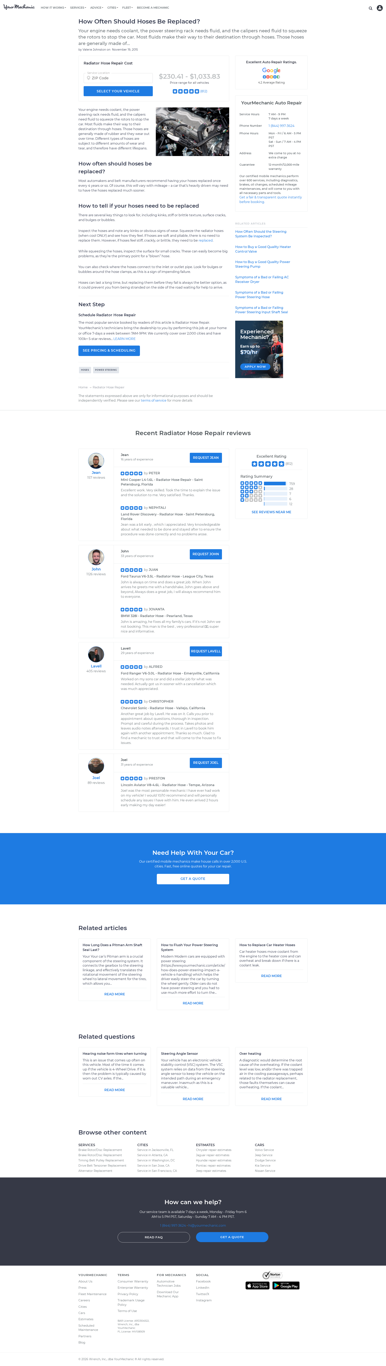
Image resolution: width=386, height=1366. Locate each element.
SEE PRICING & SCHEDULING (109, 350)
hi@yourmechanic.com (207, 1225)
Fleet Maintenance (92, 1294)
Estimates (85, 1319)
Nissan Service (265, 1171)
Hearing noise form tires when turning (115, 1054)
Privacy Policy (128, 1294)
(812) (203, 91)
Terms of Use (127, 1311)
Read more (114, 994)
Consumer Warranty (133, 1281)
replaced (206, 240)
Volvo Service (264, 1150)
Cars (81, 1313)
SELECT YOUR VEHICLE (118, 91)
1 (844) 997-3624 (282, 126)
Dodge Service (265, 1160)
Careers (84, 1300)
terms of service (153, 400)
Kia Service (262, 1165)
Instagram (204, 1300)
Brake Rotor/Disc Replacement (100, 1150)
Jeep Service (263, 1155)
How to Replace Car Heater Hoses (267, 945)
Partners (84, 1336)
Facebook (203, 1281)
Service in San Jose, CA (153, 1165)
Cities (82, 1307)
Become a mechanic (153, 7)
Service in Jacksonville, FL (155, 1150)
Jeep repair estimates (211, 1171)
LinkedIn (202, 1287)
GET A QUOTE (193, 879)
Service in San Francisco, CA (157, 1171)
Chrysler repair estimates (213, 1150)
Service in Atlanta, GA (152, 1155)
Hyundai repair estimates (213, 1160)
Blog (81, 1342)
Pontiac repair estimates (213, 1165)
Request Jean (206, 458)
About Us (85, 1281)
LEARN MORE (124, 339)
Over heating (250, 1054)
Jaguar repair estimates (212, 1155)
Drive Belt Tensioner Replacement (102, 1165)
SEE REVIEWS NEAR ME (271, 512)
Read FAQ (154, 1237)
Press (82, 1287)
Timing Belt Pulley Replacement (101, 1160)
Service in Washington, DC (156, 1160)
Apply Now (255, 366)
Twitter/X (202, 1294)
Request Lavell (206, 651)
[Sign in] (380, 8)
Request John (206, 554)
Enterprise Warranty (133, 1287)
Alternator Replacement (95, 1171)
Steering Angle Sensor (179, 1054)
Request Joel (206, 763)
